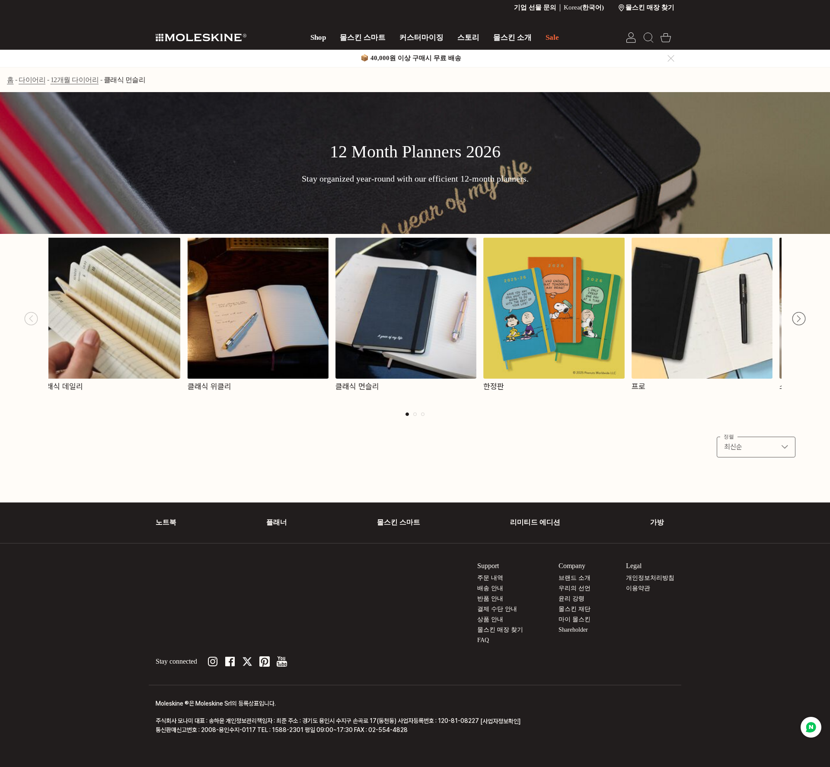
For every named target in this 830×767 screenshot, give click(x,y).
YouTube (282, 661)
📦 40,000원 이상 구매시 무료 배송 (411, 57)
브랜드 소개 (575, 578)
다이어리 (32, 79)
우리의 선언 (575, 588)
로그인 (631, 38)
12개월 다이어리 (75, 79)
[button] (798, 318)
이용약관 (638, 588)
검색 (648, 38)
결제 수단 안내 (497, 609)
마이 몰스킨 (575, 619)
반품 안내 (490, 598)
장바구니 (665, 38)
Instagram (213, 661)
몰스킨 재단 (575, 609)
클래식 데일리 (70, 386)
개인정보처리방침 (650, 578)
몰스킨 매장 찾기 (500, 629)
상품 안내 (490, 619)
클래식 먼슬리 (125, 79)
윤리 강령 (571, 598)
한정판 (502, 386)
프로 (647, 386)
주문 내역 (490, 578)
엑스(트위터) (247, 661)
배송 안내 (490, 588)
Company (572, 565)
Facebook (230, 661)
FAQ (483, 640)
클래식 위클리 (218, 386)
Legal (634, 565)
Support (488, 565)
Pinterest (264, 661)
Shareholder (573, 629)
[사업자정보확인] (500, 721)
